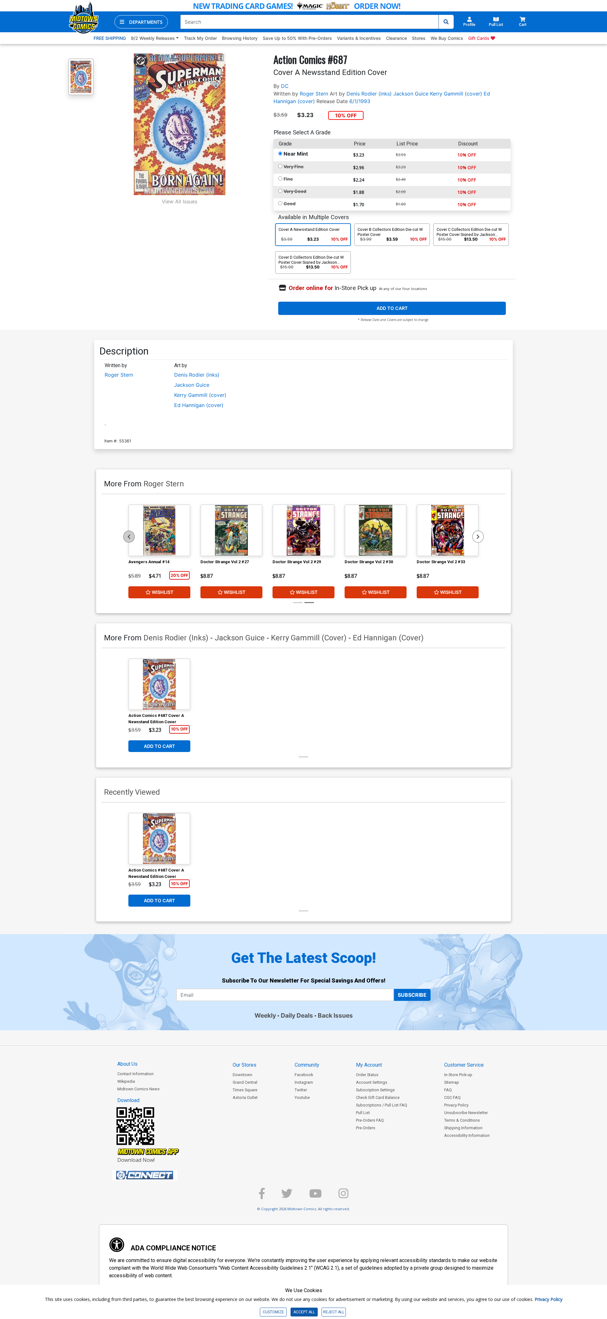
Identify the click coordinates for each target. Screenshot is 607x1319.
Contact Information (135, 1073)
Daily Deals (297, 1015)
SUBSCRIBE (412, 995)
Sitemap (451, 1082)
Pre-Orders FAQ (370, 1120)
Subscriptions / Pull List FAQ (381, 1105)
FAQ (448, 1090)
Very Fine (294, 166)
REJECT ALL (333, 1312)
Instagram (304, 1082)
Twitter (301, 1090)
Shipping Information (463, 1127)
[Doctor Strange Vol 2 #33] (448, 530)
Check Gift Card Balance (378, 1097)
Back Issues (335, 1015)
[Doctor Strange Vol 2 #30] (376, 530)
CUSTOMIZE (273, 1312)
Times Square (245, 1090)
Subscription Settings (375, 1090)
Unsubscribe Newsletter (466, 1112)
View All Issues (179, 201)
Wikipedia (126, 1081)
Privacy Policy (456, 1105)
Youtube (302, 1097)
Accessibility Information (467, 1135)
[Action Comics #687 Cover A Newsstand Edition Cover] (159, 684)
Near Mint (296, 154)
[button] (141, 21)
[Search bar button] (446, 22)
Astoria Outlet (245, 1097)
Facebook (304, 1074)
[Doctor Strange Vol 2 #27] (231, 530)
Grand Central (245, 1082)
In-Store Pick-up (458, 1074)
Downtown (242, 1074)
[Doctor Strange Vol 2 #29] (303, 530)
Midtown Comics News (138, 1089)
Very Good (295, 191)
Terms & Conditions (462, 1120)
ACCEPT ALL (304, 1312)
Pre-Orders (365, 1127)
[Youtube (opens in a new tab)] (315, 1196)
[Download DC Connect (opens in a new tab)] (156, 1175)
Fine (288, 179)
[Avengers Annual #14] (159, 530)
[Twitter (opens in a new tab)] (287, 1196)
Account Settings (371, 1082)
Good (290, 203)
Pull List (363, 1112)
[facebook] (261, 1196)
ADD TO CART (392, 308)
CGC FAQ (452, 1097)
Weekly (265, 1015)
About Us (127, 1064)
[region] (129, 537)
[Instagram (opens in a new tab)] (343, 1196)
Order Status (367, 1074)
